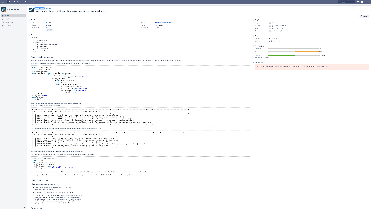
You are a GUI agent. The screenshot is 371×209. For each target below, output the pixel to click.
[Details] (29, 20)
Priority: (33, 25)
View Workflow (166, 22)
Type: (32, 22)
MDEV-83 (49, 8)
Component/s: (35, 27)
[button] (2, 2)
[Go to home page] (8, 2)
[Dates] (253, 36)
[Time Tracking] (253, 46)
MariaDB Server (13, 9)
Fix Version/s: (144, 27)
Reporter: (258, 26)
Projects (27, 2)
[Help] (362, 2)
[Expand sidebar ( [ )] (24, 207)
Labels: (33, 30)
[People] (253, 20)
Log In (367, 2)
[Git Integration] (253, 62)
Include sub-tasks (263, 57)
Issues (35, 2)
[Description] (29, 35)
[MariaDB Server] (3, 9)
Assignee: (258, 23)
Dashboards (18, 2)
